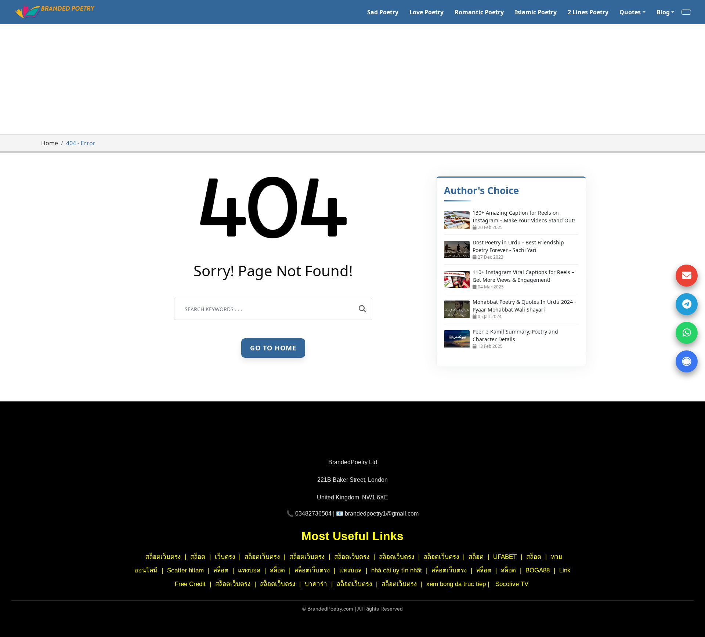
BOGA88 (538, 570)
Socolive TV (511, 583)
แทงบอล (249, 570)
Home (49, 143)
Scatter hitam (185, 570)
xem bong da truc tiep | (458, 583)
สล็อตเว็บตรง (163, 556)
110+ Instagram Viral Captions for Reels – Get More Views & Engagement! (523, 276)
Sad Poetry (382, 12)
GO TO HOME (273, 347)
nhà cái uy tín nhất (396, 570)
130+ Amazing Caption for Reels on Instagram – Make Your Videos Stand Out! (524, 216)
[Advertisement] (352, 79)
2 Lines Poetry (588, 12)
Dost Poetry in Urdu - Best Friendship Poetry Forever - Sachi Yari (518, 246)
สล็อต (197, 556)
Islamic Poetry (536, 12)
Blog (663, 12)
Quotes (630, 12)
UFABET (505, 556)
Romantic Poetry (479, 12)
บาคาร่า (317, 583)
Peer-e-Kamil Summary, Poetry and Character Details (515, 335)
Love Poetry (426, 12)
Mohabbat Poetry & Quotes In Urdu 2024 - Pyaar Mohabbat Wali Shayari (524, 305)
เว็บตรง (225, 556)
